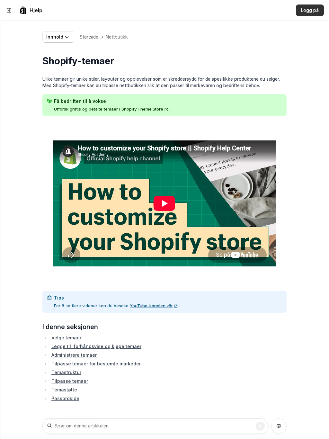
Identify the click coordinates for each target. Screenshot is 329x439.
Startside (88, 37)
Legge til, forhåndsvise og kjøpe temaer (96, 346)
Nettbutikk (117, 37)
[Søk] (260, 426)
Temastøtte (64, 389)
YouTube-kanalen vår (151, 305)
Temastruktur (66, 372)
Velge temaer (66, 337)
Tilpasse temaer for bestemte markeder (96, 363)
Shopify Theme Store (142, 109)
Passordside (65, 398)
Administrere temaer (74, 355)
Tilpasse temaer (69, 381)
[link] (30, 10)
